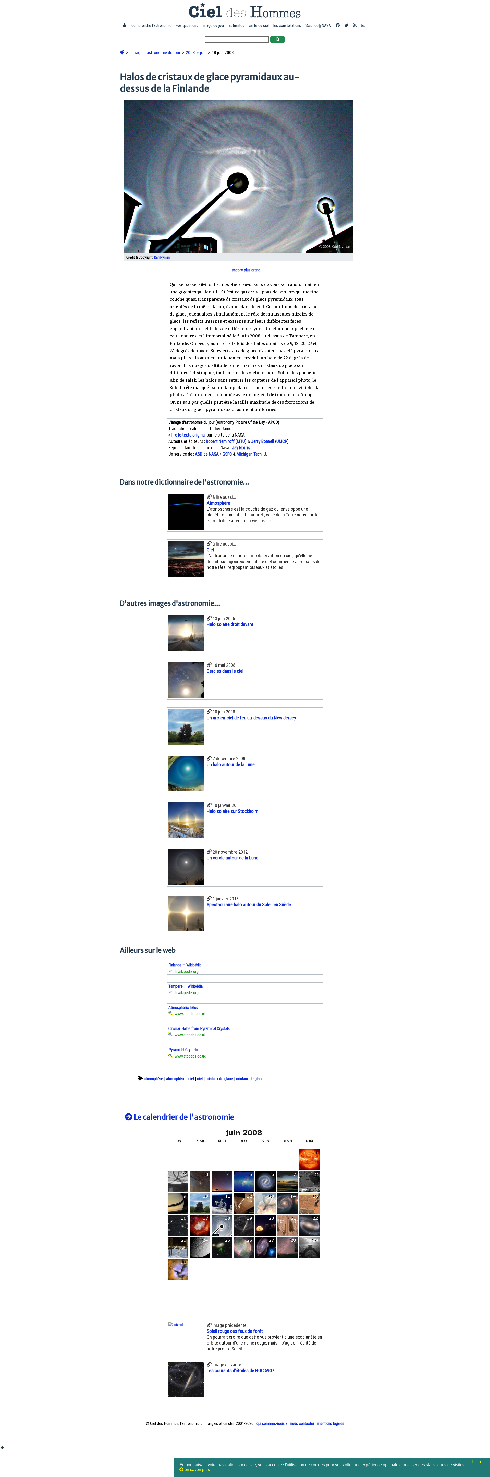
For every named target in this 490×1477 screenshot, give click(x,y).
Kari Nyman (162, 257)
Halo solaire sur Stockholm (232, 811)
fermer (480, 1461)
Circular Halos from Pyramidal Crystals (199, 1028)
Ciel (210, 550)
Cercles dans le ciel (225, 671)
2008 (191, 52)
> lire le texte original (187, 435)
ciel (191, 1078)
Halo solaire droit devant (230, 624)
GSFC (227, 454)
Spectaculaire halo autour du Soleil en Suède (249, 904)
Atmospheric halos (183, 1007)
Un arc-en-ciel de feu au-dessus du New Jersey (251, 718)
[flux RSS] (355, 25)
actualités (236, 25)
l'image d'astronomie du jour (156, 52)
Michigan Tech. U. (252, 454)
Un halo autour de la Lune (231, 764)
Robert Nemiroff (220, 441)
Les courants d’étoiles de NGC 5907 (240, 1370)
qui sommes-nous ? (271, 1423)
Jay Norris (241, 447)
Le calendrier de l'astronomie (183, 1117)
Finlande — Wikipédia (184, 965)
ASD (198, 454)
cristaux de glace (219, 1078)
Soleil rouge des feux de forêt (235, 1331)
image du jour (213, 25)
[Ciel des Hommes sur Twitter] (346, 25)
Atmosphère (218, 503)
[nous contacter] (363, 25)
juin (203, 52)
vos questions (187, 25)
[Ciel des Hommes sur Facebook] (337, 25)
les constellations (287, 25)
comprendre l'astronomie (151, 25)
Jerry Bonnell (262, 441)
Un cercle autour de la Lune (232, 858)
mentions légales (330, 1423)
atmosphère (153, 1078)
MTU (241, 441)
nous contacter (302, 1423)
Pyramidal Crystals (183, 1049)
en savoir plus (196, 1469)
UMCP (281, 441)
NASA (214, 454)
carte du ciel (259, 25)
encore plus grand (245, 270)
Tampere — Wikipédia (185, 986)
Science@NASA (318, 25)
